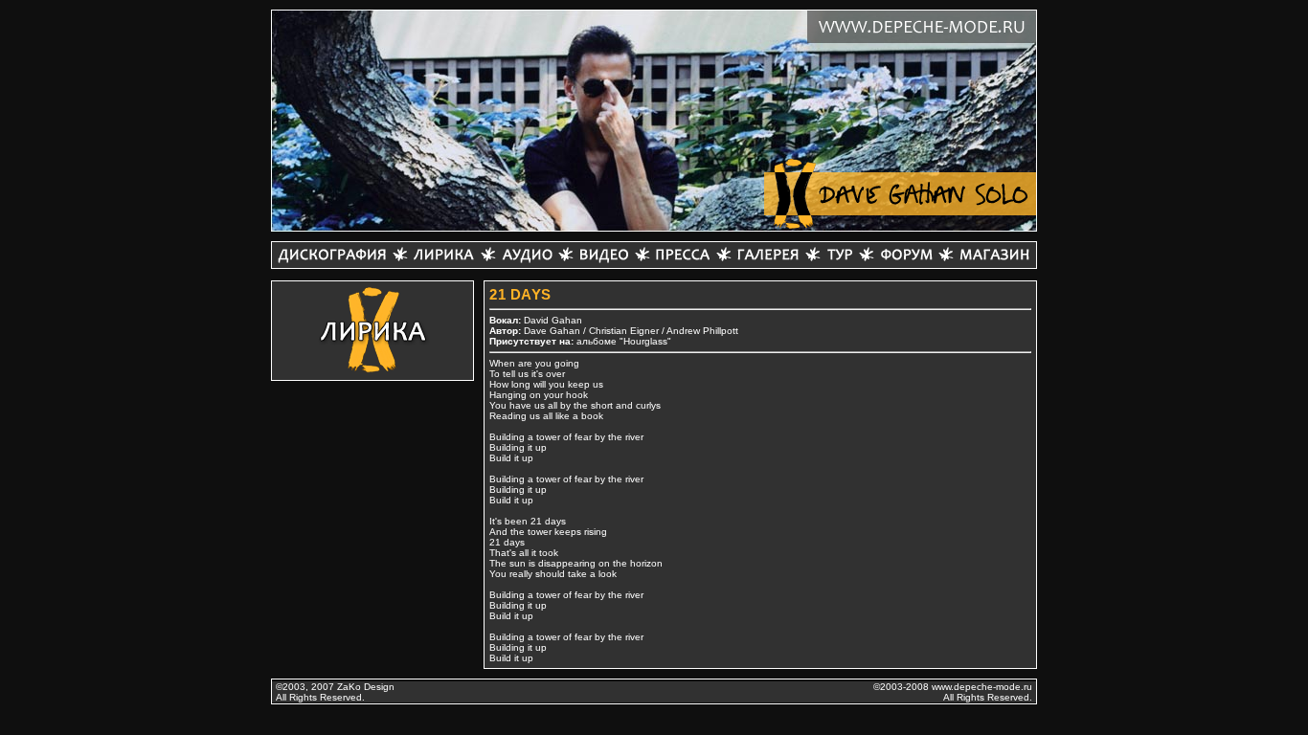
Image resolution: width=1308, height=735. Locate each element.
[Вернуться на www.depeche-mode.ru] (922, 26)
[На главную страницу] (900, 194)
